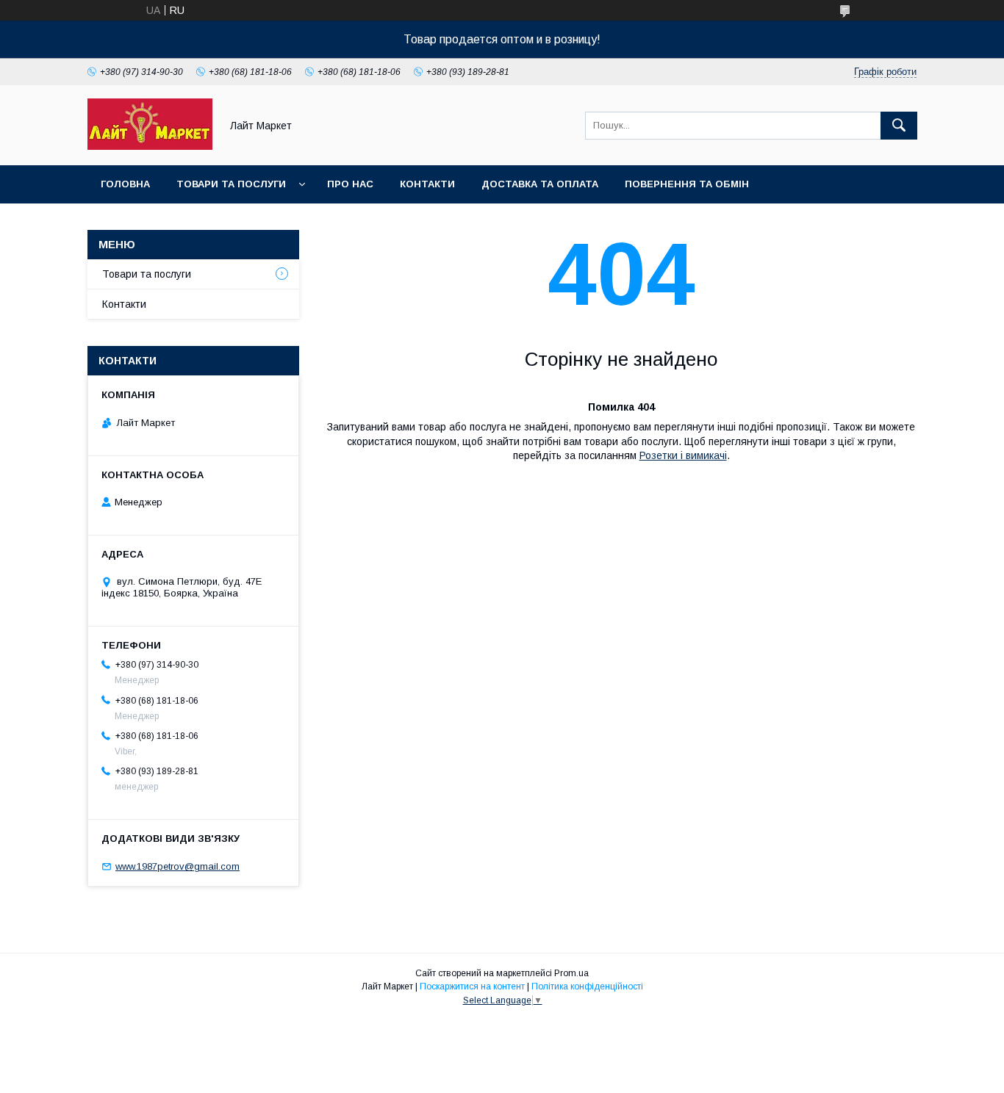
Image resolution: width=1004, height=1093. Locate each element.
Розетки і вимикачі (683, 455)
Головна (125, 184)
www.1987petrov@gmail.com (177, 866)
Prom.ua (571, 973)
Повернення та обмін (687, 184)
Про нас (350, 184)
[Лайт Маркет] (149, 146)
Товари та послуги (231, 184)
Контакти (427, 184)
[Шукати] (899, 126)
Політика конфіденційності (587, 986)
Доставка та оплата (539, 184)
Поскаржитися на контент (472, 986)
